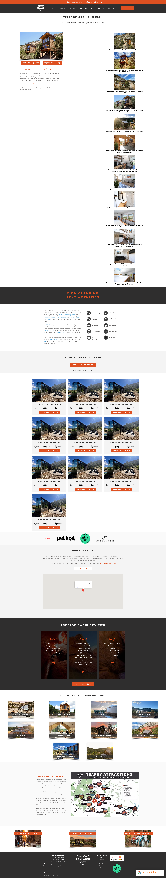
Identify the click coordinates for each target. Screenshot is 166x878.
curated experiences (50, 798)
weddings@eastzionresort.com (63, 866)
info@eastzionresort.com (64, 864)
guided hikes (56, 800)
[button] (110, 8)
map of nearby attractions (107, 563)
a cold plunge (41, 810)
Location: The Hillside (83, 27)
